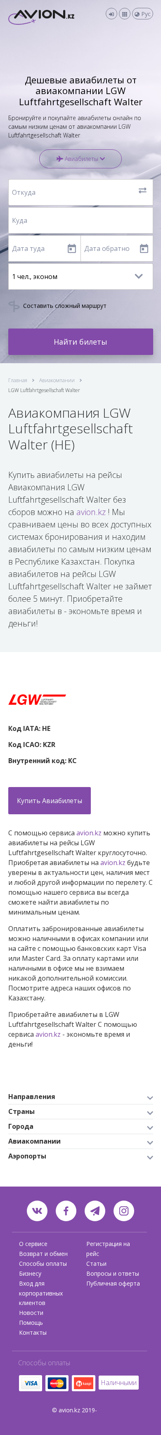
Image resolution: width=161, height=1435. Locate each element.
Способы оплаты (43, 1263)
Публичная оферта (113, 1283)
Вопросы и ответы (112, 1273)
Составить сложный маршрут (64, 306)
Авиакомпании (57, 380)
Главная (17, 380)
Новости (31, 1313)
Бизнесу (30, 1273)
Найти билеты (80, 342)
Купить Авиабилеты (49, 800)
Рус (145, 14)
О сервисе (33, 1244)
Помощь (31, 1322)
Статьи (96, 1263)
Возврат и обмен (43, 1254)
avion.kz (91, 512)
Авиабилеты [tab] (81, 159)
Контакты (33, 1332)
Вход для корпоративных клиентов (41, 1293)
